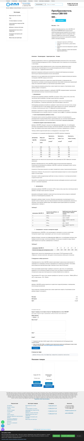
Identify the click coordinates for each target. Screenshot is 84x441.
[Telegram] (2, 425)
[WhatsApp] (2, 422)
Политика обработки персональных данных (17, 439)
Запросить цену (36, 385)
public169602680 (69, 413)
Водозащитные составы (15, 15)
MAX (3, 429)
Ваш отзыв (35, 319)
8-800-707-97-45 (72, 3)
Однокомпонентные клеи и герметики (15, 30)
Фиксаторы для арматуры (15, 37)
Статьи (36, 1)
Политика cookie (5, 439)
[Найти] (61, 4)
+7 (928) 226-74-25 (52, 408)
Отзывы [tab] (58, 56)
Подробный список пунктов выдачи (41, 399)
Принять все (56, 435)
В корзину (61, 20)
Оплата (53, 1)
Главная (8, 1)
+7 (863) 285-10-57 (73, 5)
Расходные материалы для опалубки (15, 34)
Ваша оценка (35, 315)
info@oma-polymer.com (70, 410)
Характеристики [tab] (50, 56)
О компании (14, 1)
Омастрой (38, 429)
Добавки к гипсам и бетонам (16, 27)
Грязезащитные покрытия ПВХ (16, 24)
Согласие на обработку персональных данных (12, 419)
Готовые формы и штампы (15, 20)
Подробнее (37, 382)
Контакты (30, 1)
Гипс (10, 18)
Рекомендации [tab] (41, 56)
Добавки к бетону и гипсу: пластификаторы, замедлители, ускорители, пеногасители (51, 354)
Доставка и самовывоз (44, 1)
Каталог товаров (22, 1)
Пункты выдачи (10, 414)
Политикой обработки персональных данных (53, 345)
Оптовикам (9, 405)
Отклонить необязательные (68, 435)
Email (33, 337)
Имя (33, 332)
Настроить (79, 435)
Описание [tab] (34, 56)
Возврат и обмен (11, 407)
